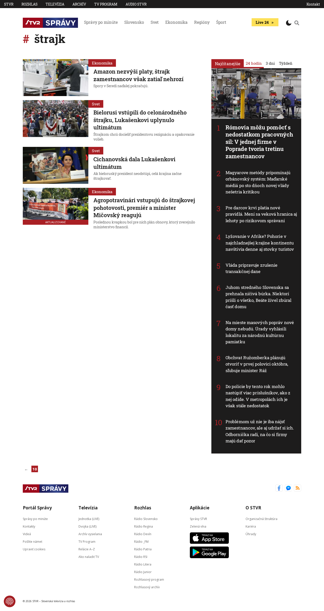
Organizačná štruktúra (261, 518)
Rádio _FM (141, 541)
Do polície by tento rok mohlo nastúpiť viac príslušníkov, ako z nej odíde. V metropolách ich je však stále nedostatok (258, 396)
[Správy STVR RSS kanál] (297, 488)
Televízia (55, 4)
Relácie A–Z (86, 549)
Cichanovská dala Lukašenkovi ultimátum (134, 162)
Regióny (202, 22)
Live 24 (262, 22)
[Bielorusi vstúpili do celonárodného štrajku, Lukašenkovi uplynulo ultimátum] (55, 121)
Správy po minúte (101, 22)
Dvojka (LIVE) (87, 526)
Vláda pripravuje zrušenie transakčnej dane (252, 268)
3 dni (270, 63)
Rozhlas (29, 4)
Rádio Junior (143, 572)
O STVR (253, 508)
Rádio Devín (142, 534)
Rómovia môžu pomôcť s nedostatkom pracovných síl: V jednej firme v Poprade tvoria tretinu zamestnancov (259, 142)
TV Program (105, 4)
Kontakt (313, 4)
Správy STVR (198, 518)
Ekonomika (176, 22)
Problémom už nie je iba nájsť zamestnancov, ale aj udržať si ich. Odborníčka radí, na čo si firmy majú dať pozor (260, 431)
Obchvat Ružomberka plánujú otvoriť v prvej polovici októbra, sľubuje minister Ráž (257, 364)
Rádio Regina (143, 526)
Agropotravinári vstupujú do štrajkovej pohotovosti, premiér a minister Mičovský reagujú (144, 207)
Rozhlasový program (149, 579)
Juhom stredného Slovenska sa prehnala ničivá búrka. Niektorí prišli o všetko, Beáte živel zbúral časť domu (259, 297)
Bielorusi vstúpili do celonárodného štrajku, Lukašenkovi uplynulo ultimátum (140, 120)
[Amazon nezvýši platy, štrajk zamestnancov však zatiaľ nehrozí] (55, 77)
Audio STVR (136, 4)
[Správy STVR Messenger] (288, 488)
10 (34, 468)
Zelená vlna (198, 526)
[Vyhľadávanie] (297, 23)
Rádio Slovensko (146, 518)
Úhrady (251, 534)
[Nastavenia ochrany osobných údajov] (9, 601)
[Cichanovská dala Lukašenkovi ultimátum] (55, 165)
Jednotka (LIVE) (88, 518)
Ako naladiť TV (88, 556)
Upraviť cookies (34, 549)
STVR (8, 4)
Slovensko (134, 22)
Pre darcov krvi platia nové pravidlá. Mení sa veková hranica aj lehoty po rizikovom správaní (261, 214)
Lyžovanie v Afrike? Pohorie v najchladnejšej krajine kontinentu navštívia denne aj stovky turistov (260, 242)
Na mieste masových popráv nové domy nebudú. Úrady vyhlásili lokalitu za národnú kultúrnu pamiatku (260, 332)
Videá (27, 534)
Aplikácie (199, 508)
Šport (221, 22)
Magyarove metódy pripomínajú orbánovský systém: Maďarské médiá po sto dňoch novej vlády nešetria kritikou (258, 182)
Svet (155, 22)
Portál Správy (37, 508)
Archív (79, 4)
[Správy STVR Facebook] (279, 488)
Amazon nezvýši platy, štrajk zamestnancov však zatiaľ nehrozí (138, 75)
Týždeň (285, 63)
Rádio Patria (143, 549)
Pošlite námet (32, 541)
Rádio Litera (142, 564)
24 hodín (254, 63)
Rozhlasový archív (147, 587)
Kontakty (29, 526)
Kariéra (251, 526)
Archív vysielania (90, 534)
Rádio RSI (140, 556)
